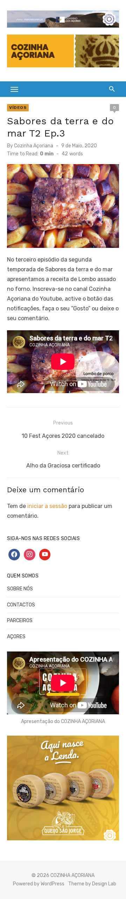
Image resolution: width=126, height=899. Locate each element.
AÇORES (16, 637)
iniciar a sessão (47, 506)
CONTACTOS (21, 605)
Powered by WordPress (38, 884)
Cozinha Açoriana (33, 146)
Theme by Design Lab (92, 884)
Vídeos (18, 107)
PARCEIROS (20, 621)
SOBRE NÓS (20, 589)
